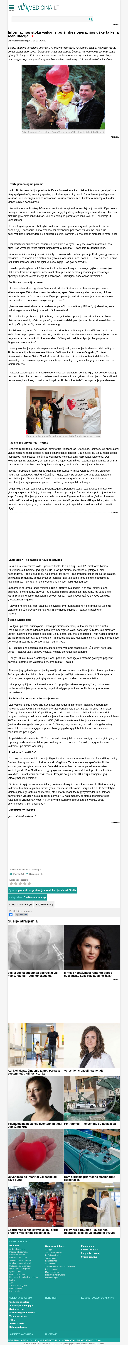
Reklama (115, 25)
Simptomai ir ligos (54, 1246)
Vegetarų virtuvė (18, 1316)
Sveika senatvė (89, 1257)
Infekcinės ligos (51, 1278)
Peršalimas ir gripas (53, 1255)
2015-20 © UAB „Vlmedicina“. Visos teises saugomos (46, 1344)
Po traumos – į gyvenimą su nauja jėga (90, 1123)
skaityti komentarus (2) (20, 904)
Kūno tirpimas (51, 1261)
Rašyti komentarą (44, 904)
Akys (11, 1283)
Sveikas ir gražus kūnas (22, 1312)
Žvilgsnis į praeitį (90, 1253)
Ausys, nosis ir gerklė (18, 1286)
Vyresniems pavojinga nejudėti (84, 1070)
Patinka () (18, 874)
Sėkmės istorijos (18, 1327)
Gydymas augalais (19, 1302)
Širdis (72, 890)
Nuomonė (51, 1334)
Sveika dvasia (16, 1323)
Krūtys (12, 1280)
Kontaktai (68, 1340)
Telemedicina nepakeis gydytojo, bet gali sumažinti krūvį (35, 1125)
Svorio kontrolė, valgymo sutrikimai (60, 1266)
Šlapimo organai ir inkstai (20, 1263)
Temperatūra (50, 1258)
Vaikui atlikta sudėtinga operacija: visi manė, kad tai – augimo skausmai (33, 974)
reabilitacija (53, 890)
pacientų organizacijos (31, 890)
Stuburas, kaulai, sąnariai (20, 1266)
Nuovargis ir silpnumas (55, 1275)
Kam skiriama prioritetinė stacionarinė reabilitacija (89, 1178)
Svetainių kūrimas (96, 1344)
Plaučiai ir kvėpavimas (18, 1252)
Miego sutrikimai (52, 1272)
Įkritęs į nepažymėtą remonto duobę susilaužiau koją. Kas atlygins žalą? (88, 974)
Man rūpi (14, 1245)
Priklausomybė (51, 1269)
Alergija (48, 1250)
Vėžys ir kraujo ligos (53, 1252)
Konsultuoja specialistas (97, 1298)
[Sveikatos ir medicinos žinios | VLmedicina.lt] (38, 7)
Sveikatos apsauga (35, 897)
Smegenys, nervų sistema (20, 1260)
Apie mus (26, 1340)
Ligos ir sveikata (19, 1241)
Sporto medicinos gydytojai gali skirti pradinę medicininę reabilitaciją (33, 1231)
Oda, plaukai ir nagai (18, 1274)
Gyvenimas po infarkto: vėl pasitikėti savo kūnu (32, 1178)
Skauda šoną (51, 1264)
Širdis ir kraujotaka (17, 1249)
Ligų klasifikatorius (47, 1340)
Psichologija (87, 1246)
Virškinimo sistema (17, 1255)
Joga (12, 1320)
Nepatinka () (36, 874)
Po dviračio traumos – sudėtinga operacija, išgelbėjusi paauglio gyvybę (89, 1231)
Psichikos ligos (15, 1291)
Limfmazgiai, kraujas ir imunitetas (23, 1277)
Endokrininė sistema (18, 1258)
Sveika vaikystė (89, 1249)
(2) (32, 36)
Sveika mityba (16, 1309)
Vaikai (64, 890)
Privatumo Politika (89, 1340)
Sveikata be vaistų (20, 1298)
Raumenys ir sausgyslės (19, 1269)
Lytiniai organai (15, 1272)
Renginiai (51, 1298)
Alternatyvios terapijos (21, 1305)
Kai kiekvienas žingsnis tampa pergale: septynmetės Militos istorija (34, 1072)
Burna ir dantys (15, 1288)
